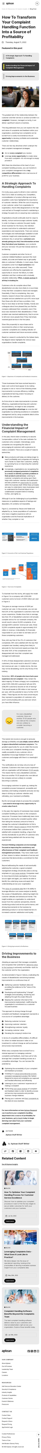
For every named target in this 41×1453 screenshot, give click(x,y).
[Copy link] (5, 1151)
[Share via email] (36, 1151)
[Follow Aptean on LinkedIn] (35, 1351)
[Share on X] (20, 1151)
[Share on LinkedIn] (28, 1151)
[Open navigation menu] (3, 3)
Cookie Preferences (8, 1434)
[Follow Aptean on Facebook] (29, 1351)
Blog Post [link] (33, 9)
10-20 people (33, 770)
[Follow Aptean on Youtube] (38, 1351)
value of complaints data (14, 889)
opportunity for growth (28, 483)
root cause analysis (19, 873)
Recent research (20, 827)
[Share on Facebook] (13, 1151)
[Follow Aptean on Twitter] (32, 1351)
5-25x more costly (11, 192)
